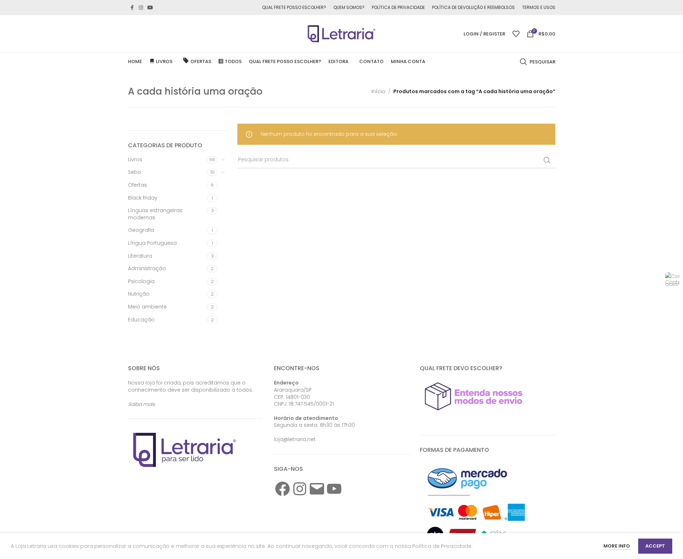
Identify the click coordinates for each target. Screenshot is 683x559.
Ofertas (137, 184)
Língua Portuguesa (152, 243)
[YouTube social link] (150, 8)
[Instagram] (299, 488)
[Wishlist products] (516, 34)
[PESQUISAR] (547, 160)
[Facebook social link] (132, 8)
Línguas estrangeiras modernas (155, 214)
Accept (655, 546)
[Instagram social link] (141, 8)
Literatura (140, 255)
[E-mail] (317, 488)
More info (617, 546)
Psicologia (141, 281)
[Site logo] (342, 33)
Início (378, 91)
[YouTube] (334, 488)
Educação (141, 319)
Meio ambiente (147, 306)
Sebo (134, 172)
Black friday (142, 197)
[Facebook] (282, 488)
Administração (147, 268)
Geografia (141, 230)
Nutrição (139, 293)
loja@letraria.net (295, 439)
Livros (135, 159)
